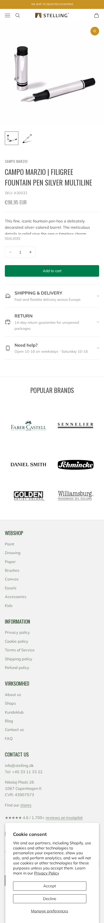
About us (13, 694)
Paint (9, 544)
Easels (10, 587)
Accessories (15, 596)
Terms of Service (20, 649)
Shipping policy (18, 658)
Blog (9, 720)
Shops (10, 703)
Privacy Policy (46, 873)
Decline (49, 898)
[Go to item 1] (11, 138)
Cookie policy (16, 641)
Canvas (12, 579)
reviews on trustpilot (64, 817)
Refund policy (17, 667)
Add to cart (52, 271)
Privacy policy (17, 632)
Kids (9, 605)
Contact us (14, 729)
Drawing (13, 552)
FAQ (9, 738)
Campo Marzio (16, 161)
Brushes (12, 570)
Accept (49, 885)
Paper (10, 561)
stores (25, 805)
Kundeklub (14, 712)
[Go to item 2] (27, 138)
